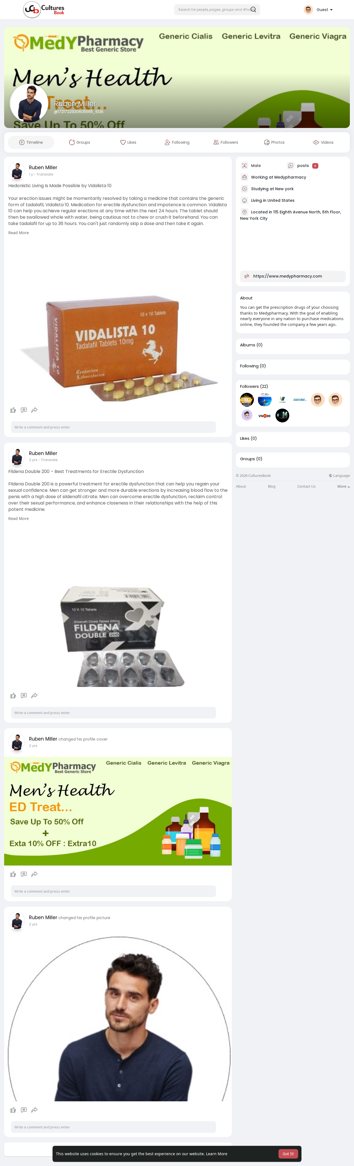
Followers (249, 386)
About (241, 486)
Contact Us (306, 486)
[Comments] (23, 410)
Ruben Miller (75, 104)
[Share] (34, 410)
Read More (18, 232)
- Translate (43, 174)
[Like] (23, 410)
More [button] (342, 486)
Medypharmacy (290, 177)
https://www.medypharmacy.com (287, 276)
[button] (217, 9)
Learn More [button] (216, 1153)
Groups (247, 459)
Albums (247, 345)
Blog (271, 486)
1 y (31, 174)
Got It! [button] (288, 1153)
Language (341, 475)
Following (249, 366)
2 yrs (33, 459)
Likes (244, 438)
